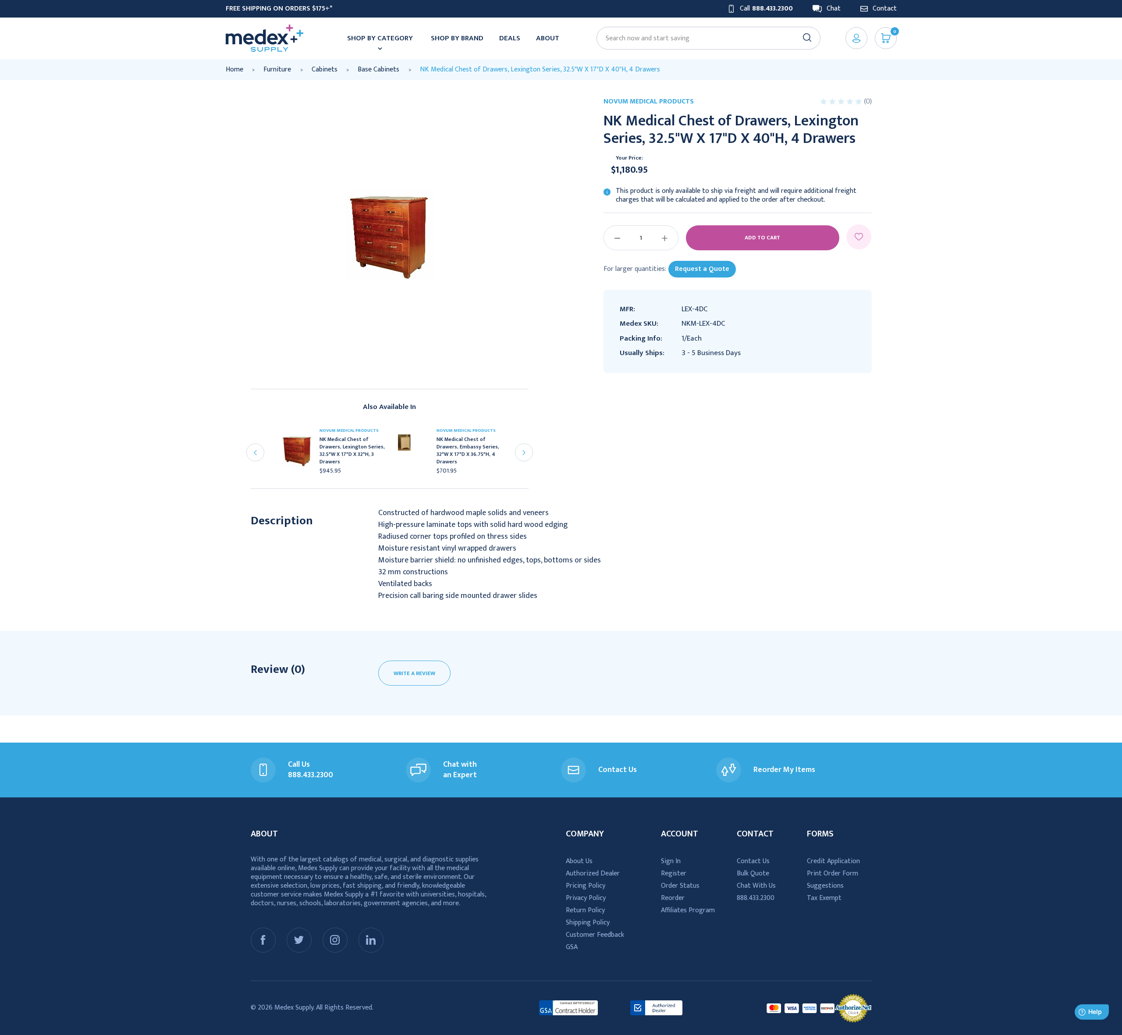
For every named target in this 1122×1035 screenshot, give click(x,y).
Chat (834, 9)
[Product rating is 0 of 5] (842, 101)
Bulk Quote (753, 873)
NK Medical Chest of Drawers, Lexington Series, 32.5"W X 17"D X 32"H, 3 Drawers (352, 451)
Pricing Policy (585, 886)
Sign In (671, 861)
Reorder (673, 898)
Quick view (300, 453)
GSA (572, 947)
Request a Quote (702, 269)
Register (673, 873)
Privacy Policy (586, 898)
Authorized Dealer (593, 873)
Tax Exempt (824, 898)
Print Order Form (832, 873)
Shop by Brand (457, 38)
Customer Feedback (595, 935)
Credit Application (833, 861)
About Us (579, 861)
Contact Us (753, 861)
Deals (509, 38)
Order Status (680, 886)
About (547, 38)
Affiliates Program (688, 910)
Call (766, 9)
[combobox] (704, 38)
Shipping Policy (588, 922)
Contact (885, 9)
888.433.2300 (755, 898)
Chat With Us (756, 886)
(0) (868, 101)
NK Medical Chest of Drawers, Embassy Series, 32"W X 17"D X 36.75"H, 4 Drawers (468, 451)
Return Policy (585, 910)
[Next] (524, 453)
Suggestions (825, 886)
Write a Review (414, 673)
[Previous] (255, 453)
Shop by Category (380, 38)
